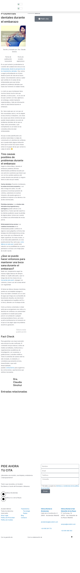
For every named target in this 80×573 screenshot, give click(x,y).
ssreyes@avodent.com (68, 524)
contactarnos (10, 367)
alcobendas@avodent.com (49, 522)
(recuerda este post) (7, 280)
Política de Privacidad (8, 517)
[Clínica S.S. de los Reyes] (3, 499)
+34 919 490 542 (66, 530)
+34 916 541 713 (46, 528)
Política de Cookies (7, 520)
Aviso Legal (4, 515)
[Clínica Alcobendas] (3, 494)
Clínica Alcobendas (12, 493)
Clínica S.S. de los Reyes (13, 497)
